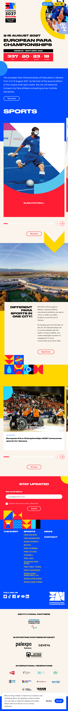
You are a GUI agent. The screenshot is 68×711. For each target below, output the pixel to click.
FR (47, 4)
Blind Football (31, 542)
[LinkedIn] (27, 596)
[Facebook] (14, 596)
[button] (57, 223)
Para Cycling (30, 552)
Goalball (28, 555)
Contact (51, 537)
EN (44, 4)
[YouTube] (23, 596)
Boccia (27, 545)
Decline (49, 701)
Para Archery (30, 535)
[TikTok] (9, 596)
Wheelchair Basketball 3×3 (31, 574)
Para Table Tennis (32, 567)
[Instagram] (5, 596)
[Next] (62, 223)
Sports (29, 532)
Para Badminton (32, 538)
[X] (18, 596)
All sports (34, 234)
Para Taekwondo (32, 570)
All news (34, 467)
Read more (46, 352)
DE (50, 4)
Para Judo (29, 558)
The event (11, 98)
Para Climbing (31, 548)
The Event (11, 532)
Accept (59, 701)
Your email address (14, 491)
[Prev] (57, 223)
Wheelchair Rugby (33, 579)
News (48, 532)
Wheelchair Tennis (33, 582)
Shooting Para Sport (31, 563)
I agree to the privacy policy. (23, 503)
